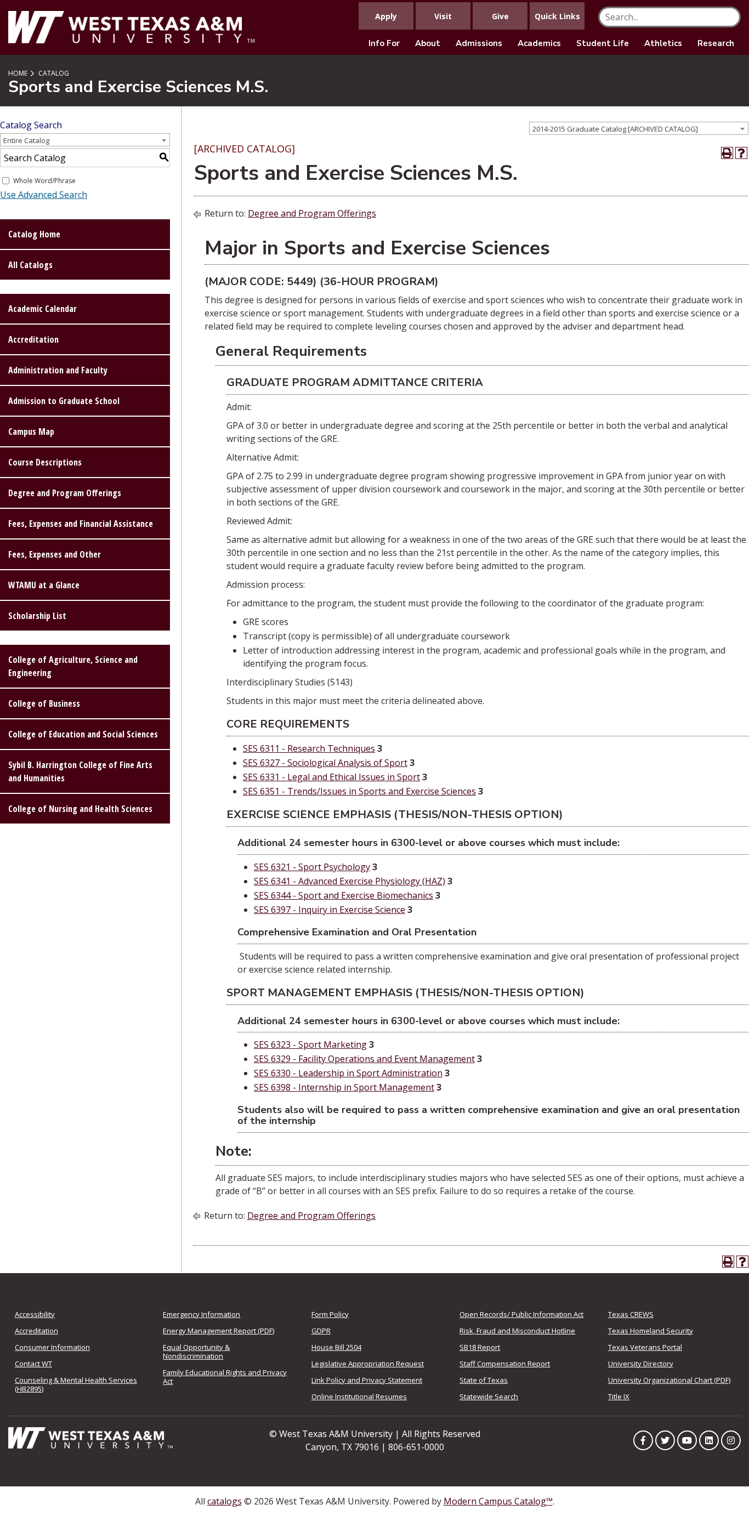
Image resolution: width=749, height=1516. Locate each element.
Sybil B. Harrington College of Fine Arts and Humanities (80, 771)
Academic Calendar (42, 309)
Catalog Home (34, 234)
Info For (384, 43)
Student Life (602, 43)
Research (715, 43)
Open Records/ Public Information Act (521, 1314)
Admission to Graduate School (64, 401)
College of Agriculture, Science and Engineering (73, 666)
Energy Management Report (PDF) (218, 1331)
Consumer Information (52, 1347)
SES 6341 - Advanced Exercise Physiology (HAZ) (349, 881)
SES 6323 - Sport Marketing (310, 1044)
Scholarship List (37, 616)
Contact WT (33, 1364)
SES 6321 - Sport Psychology (312, 867)
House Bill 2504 (336, 1347)
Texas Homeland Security (650, 1331)
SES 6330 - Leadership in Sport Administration (348, 1073)
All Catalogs (30, 265)
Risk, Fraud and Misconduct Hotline (517, 1331)
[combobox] (638, 128)
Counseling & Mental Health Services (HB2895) (76, 1384)
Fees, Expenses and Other (54, 554)
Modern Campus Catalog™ (498, 1501)
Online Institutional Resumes (359, 1396)
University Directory (640, 1364)
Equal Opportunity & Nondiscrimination (196, 1351)
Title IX (618, 1396)
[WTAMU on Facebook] (643, 1440)
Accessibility (35, 1314)
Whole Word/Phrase (44, 180)
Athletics (663, 43)
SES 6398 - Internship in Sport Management (344, 1087)
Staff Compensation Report (504, 1364)
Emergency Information (201, 1314)
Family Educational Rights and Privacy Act (225, 1376)
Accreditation (33, 339)
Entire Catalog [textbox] (26, 140)
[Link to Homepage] (90, 1437)
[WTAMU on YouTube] (687, 1440)
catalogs (224, 1501)
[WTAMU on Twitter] (665, 1440)
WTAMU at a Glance (44, 585)
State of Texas (483, 1380)
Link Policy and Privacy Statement (366, 1380)
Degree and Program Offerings (64, 493)
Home (17, 73)
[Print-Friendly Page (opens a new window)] (727, 153)
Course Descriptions (45, 462)
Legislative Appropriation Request (367, 1364)
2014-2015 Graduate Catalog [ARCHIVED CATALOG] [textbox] (615, 129)
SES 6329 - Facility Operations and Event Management (364, 1059)
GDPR (321, 1331)
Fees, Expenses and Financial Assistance (80, 524)
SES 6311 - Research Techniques (309, 748)
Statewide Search (488, 1396)
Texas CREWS (631, 1314)
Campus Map (31, 431)
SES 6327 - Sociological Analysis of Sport (325, 763)
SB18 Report (479, 1347)
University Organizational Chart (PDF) (669, 1380)
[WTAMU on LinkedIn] (709, 1440)
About (427, 43)
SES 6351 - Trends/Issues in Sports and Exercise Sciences (359, 791)
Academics (539, 43)
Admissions (479, 43)
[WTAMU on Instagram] (731, 1440)
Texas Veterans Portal (645, 1347)
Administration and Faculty (57, 370)
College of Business (44, 703)
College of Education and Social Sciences (83, 734)
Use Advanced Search (43, 195)
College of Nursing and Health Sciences (80, 809)
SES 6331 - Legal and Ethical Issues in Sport (331, 777)
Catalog (53, 73)
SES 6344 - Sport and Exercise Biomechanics (343, 895)
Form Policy (330, 1314)
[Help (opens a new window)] (741, 153)
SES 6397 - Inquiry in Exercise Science (329, 910)
